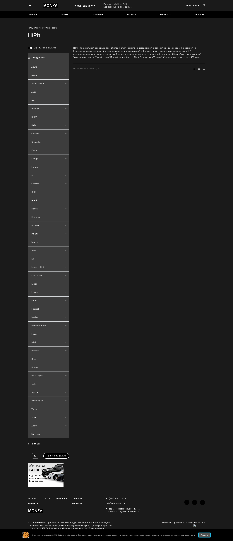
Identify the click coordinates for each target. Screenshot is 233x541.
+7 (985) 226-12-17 (83, 6)
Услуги (64, 14)
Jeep (33, 250)
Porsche (35, 350)
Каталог (33, 14)
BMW (34, 117)
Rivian (34, 359)
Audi (33, 92)
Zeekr (34, 426)
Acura (34, 67)
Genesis (35, 184)
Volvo (34, 409)
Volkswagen (37, 401)
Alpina (34, 75)
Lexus (34, 284)
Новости (131, 14)
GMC (33, 192)
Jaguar (34, 242)
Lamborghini (37, 267)
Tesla (33, 384)
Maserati (35, 309)
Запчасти (35, 434)
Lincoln (34, 292)
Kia (32, 259)
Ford (33, 175)
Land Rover (36, 275)
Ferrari (34, 167)
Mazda (34, 334)
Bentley (35, 108)
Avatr (34, 100)
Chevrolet (36, 142)
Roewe (34, 367)
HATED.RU (167, 522)
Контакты (165, 14)
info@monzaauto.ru (115, 503)
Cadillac (35, 133)
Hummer (35, 217)
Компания (97, 14)
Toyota (34, 392)
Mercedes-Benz (38, 325)
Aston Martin (37, 83)
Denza (34, 150)
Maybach (35, 317)
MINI (33, 342)
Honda (34, 209)
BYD (33, 125)
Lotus (34, 300)
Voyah (34, 417)
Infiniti (34, 234)
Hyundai (35, 225)
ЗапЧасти (199, 14)
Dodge (34, 158)
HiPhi (34, 200)
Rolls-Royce (36, 375)
